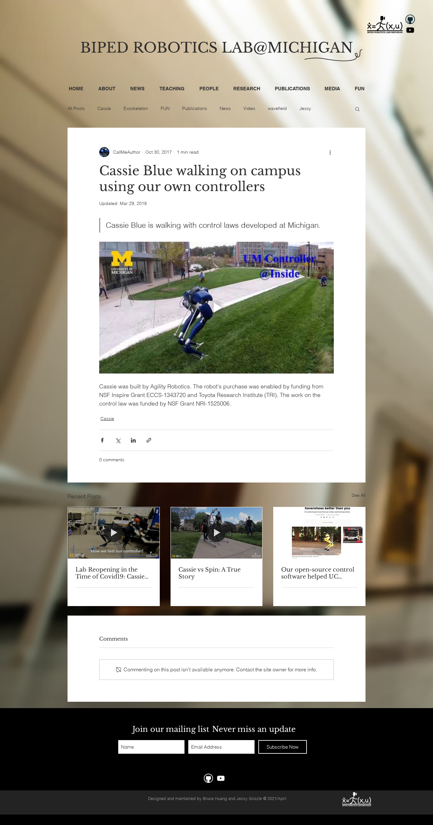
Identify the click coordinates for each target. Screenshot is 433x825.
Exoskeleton (136, 108)
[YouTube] (220, 778)
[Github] (208, 778)
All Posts (76, 108)
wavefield (277, 108)
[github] (410, 19)
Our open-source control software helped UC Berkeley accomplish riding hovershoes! (317, 573)
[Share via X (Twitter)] (118, 440)
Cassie (104, 108)
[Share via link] (149, 440)
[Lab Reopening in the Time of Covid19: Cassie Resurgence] (113, 533)
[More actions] (330, 152)
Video (249, 108)
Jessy (305, 108)
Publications (194, 108)
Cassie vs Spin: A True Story (209, 573)
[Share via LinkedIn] (133, 440)
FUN (165, 108)
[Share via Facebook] (102, 440)
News (225, 108)
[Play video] (216, 308)
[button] (357, 108)
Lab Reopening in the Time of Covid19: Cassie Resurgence (110, 573)
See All (358, 495)
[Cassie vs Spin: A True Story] (216, 533)
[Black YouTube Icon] (410, 30)
